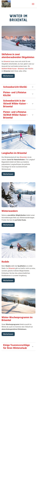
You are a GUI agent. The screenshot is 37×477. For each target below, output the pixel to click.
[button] (33, 4)
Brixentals (23, 157)
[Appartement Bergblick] (6, 3)
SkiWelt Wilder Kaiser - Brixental (13, 69)
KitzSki (30, 69)
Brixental (7, 61)
